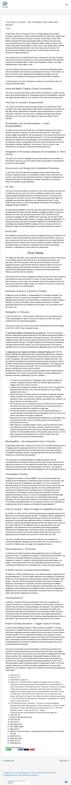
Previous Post (8, 761)
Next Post (64, 761)
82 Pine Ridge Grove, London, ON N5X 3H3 (30, 773)
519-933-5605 (50, 773)
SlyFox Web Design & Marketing (28, 775)
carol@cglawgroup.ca (10, 775)
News (8, 28)
